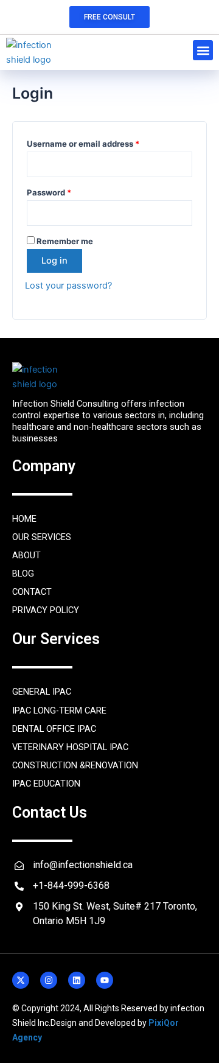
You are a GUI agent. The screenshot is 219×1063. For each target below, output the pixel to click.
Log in (54, 260)
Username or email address (100, 142)
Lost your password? (68, 285)
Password (66, 190)
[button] (203, 50)
